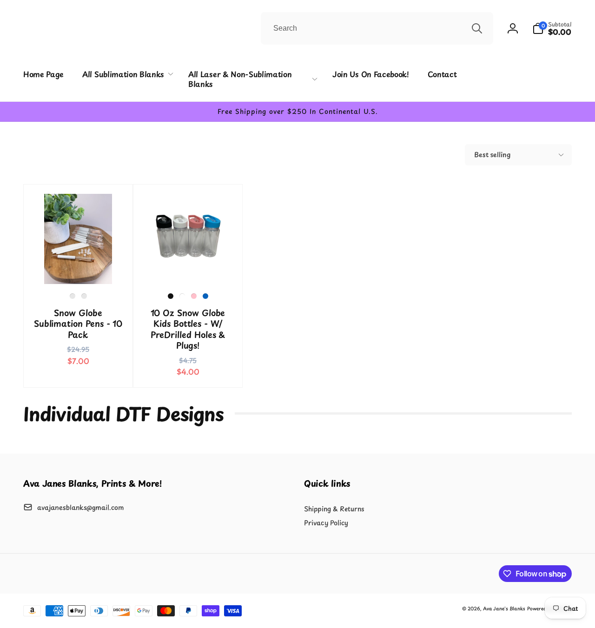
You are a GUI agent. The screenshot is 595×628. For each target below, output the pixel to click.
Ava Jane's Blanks (504, 608)
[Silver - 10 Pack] (72, 296)
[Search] (477, 28)
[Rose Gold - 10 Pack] (84, 296)
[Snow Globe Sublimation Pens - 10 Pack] (78, 267)
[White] (182, 296)
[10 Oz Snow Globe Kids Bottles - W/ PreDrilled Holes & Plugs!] (188, 267)
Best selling (492, 154)
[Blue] (205, 296)
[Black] (170, 296)
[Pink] (194, 296)
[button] (552, 28)
